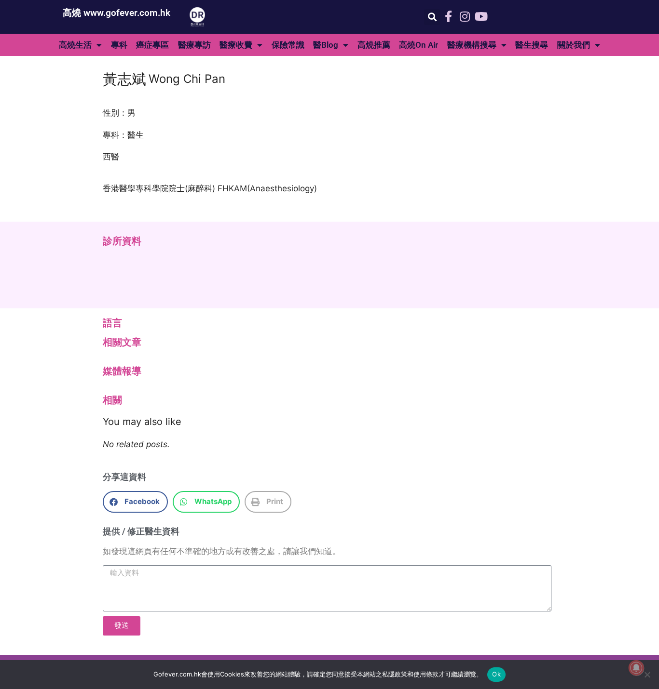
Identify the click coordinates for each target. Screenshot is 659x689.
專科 (119, 45)
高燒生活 (75, 45)
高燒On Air (418, 45)
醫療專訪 (194, 45)
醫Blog (325, 45)
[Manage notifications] (636, 668)
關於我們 (573, 45)
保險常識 (288, 45)
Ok (496, 674)
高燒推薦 (373, 45)
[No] (647, 674)
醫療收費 (236, 45)
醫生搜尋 (531, 45)
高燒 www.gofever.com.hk (116, 12)
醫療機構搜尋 (471, 45)
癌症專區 (152, 45)
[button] (432, 17)
